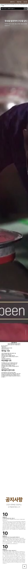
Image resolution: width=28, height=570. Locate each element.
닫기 (25, 8)
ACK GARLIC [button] (4, 345)
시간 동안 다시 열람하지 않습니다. (8, 8)
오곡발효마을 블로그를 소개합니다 (9, 518)
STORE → (3, 357)
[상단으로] (24, 566)
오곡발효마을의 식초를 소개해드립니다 (9, 550)
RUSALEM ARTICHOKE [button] (6, 348)
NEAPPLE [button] (3, 346)
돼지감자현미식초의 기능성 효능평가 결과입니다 (11, 536)
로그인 (25, 2)
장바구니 (12, 2)
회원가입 (19, 2)
